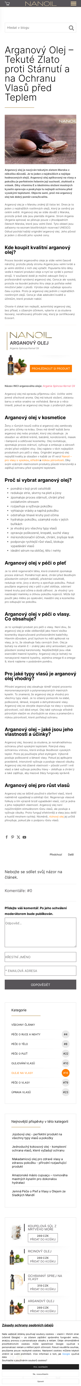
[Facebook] (7, 837)
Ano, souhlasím (40, 1367)
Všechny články (23, 1024)
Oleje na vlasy (39, 1072)
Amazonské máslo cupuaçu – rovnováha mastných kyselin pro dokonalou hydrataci (39, 1178)
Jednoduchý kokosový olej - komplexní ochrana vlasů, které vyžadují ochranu (39, 1148)
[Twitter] (18, 837)
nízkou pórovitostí (53, 460)
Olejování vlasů (39, 1063)
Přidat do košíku (43, 1239)
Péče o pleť (39, 1053)
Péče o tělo (39, 1044)
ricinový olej (56, 816)
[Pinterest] (13, 837)
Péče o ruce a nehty (39, 1034)
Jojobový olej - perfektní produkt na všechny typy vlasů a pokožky (37, 1136)
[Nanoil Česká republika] (41, 3)
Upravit (40, 1381)
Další (71, 854)
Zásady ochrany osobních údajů (27, 1325)
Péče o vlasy (39, 1082)
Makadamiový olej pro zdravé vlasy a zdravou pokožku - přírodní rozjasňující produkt (39, 1162)
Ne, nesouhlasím (40, 1374)
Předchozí (56, 854)
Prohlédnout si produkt (51, 368)
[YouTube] (24, 837)
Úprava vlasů (39, 1092)
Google (66, 1354)
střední (34, 460)
